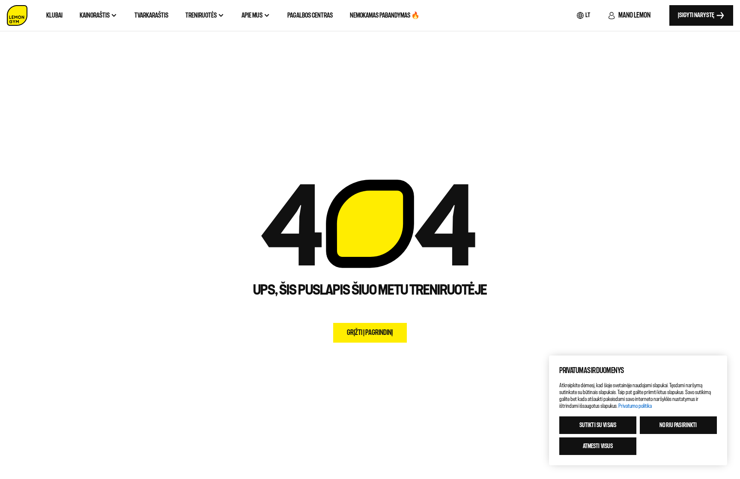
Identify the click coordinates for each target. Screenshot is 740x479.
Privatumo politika (635, 406)
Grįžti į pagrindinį (370, 332)
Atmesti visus (598, 446)
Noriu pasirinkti (678, 425)
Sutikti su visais (597, 425)
